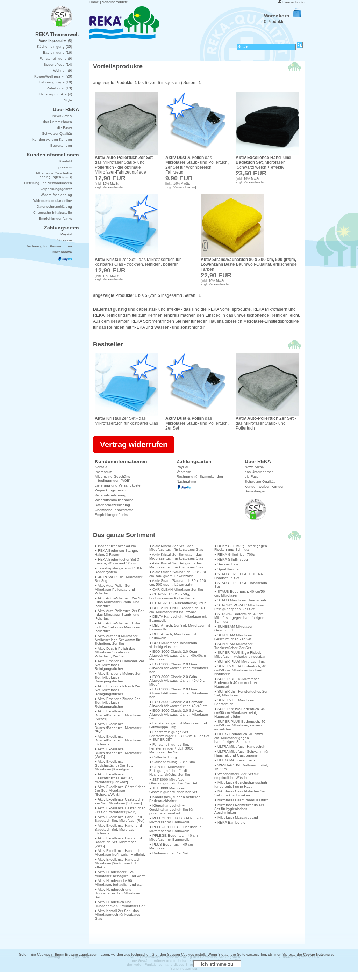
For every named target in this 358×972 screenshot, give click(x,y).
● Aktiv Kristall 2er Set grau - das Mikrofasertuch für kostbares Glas (176, 556)
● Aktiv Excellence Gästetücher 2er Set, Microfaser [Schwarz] (120, 801)
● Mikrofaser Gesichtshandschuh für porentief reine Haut (240, 784)
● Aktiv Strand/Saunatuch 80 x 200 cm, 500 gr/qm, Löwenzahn (177, 574)
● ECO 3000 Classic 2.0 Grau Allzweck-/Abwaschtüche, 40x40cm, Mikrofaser (178, 655)
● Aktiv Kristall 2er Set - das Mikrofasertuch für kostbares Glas (117, 914)
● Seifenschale (226, 564)
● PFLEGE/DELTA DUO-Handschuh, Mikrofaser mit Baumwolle (178, 820)
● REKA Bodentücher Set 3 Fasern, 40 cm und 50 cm (117, 561)
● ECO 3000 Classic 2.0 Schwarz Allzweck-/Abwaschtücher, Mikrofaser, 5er (179, 714)
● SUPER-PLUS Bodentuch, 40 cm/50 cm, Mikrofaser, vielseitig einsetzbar (239, 725)
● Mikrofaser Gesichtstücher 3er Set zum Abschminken (239, 793)
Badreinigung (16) (57, 52)
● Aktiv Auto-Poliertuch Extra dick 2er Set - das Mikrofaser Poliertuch (118, 627)
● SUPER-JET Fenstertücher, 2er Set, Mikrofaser (240, 693)
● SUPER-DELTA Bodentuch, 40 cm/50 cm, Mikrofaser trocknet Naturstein (240, 670)
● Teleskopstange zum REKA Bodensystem (118, 570)
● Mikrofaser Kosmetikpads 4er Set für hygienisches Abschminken (239, 808)
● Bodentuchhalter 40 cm (115, 546)
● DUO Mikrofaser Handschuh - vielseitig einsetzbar (174, 645)
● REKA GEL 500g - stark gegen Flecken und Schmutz (240, 547)
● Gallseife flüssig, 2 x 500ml (172, 762)
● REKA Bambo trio (229, 822)
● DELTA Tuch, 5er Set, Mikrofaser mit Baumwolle (179, 627)
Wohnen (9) (62, 70)
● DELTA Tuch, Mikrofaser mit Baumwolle (172, 636)
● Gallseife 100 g (163, 757)
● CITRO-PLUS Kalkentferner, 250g (178, 603)
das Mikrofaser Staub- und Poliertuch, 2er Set (197, 423)
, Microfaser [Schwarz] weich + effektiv (263, 162)
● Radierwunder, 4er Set (168, 853)
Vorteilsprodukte (115, 2)
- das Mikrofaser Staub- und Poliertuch (266, 423)
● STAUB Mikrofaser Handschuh (240, 600)
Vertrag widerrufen (133, 444)
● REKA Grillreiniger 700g (234, 554)
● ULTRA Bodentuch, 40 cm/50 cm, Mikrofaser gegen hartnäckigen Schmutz (239, 738)
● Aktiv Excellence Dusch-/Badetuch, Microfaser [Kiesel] (118, 715)
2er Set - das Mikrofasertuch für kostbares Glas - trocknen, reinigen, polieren (138, 262)
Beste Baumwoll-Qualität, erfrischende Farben (249, 264)
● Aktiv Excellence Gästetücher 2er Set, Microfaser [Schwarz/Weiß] (120, 790)
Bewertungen (255, 491)
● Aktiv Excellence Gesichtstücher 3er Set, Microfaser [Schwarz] (114, 778)
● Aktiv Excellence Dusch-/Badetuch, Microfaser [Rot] (118, 727)
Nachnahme (186, 481)
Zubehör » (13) (59, 88)
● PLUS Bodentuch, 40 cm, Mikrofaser (171, 846)
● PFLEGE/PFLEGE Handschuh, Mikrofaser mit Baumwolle (176, 829)
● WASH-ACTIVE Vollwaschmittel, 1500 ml (241, 767)
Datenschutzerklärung (112, 505)
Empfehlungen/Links (111, 515)
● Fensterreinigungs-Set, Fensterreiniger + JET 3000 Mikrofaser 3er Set (171, 748)
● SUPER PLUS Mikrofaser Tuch (240, 661)
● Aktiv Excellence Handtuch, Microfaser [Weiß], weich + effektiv (118, 863)
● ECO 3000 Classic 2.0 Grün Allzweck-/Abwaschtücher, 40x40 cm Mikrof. (178, 680)
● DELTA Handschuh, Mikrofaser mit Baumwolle (178, 618)
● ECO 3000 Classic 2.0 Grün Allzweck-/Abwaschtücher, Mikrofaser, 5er (179, 693)
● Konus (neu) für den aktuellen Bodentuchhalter (175, 799)
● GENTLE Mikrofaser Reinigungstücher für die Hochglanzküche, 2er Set (169, 770)
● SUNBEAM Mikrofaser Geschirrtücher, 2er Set (233, 637)
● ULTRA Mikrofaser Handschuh (239, 746)
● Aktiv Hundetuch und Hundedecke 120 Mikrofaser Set (117, 893)
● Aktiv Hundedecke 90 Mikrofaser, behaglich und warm (120, 882)
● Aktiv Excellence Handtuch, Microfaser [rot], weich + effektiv (120, 852)
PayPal (182, 467)
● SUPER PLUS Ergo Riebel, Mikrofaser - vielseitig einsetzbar (239, 654)
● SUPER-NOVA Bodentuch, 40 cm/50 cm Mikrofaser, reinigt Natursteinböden (239, 712)
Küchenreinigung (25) (54, 47)
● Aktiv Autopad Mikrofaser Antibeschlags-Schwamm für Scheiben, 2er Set (117, 639)
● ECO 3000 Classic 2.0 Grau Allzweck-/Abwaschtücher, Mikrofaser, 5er (179, 668)
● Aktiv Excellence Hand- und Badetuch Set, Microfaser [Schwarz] (118, 829)
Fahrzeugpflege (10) (55, 82)
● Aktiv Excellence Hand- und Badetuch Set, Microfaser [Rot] (119, 819)
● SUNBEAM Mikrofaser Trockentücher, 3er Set (233, 646)
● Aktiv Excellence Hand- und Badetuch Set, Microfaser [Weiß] (118, 842)
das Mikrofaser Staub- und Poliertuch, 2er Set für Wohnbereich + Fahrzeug (197, 165)
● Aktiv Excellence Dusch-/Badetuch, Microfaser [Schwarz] (118, 740)
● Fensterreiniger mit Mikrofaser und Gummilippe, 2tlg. (178, 725)
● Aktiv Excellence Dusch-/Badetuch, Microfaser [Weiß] (118, 753)
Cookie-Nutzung (316, 954)
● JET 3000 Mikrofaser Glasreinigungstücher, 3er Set (173, 781)
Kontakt (101, 467)
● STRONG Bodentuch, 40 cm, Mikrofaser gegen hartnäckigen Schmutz (239, 617)
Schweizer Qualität (260, 481)
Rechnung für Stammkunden (200, 476)
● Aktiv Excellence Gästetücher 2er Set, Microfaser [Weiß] (120, 810)
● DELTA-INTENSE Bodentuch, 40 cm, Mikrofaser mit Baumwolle (177, 610)
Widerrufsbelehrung (110, 495)
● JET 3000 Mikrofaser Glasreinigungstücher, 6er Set (173, 790)
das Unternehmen (259, 472)
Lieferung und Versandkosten (119, 485)
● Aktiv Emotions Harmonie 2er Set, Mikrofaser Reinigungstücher (119, 665)
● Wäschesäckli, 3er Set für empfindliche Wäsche (236, 776)
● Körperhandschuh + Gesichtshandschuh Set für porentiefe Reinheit (171, 809)
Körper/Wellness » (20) (53, 76)
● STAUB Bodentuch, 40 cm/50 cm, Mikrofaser (239, 593)
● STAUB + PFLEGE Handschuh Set (240, 585)
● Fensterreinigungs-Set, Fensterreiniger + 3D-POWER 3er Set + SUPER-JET (179, 735)
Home (94, 2)
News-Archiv (254, 467)
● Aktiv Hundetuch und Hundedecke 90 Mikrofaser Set (120, 904)
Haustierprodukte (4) (55, 94)
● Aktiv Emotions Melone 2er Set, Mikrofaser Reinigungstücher (118, 677)
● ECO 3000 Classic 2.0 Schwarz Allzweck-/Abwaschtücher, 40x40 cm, (178, 704)
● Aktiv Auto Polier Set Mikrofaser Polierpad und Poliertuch (115, 589)
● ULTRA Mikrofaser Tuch (234, 760)
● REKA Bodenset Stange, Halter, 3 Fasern (116, 552)
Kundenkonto (293, 2)
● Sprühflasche (226, 569)
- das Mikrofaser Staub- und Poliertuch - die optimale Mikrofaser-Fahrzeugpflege (125, 165)
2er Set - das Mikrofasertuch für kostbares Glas (126, 421)
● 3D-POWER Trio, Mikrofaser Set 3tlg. (118, 579)
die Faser (252, 476)
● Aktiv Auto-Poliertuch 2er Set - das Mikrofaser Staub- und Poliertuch (119, 602)
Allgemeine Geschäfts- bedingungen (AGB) (113, 478)
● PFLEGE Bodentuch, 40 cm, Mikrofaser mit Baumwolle (174, 837)
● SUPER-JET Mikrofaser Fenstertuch (234, 702)
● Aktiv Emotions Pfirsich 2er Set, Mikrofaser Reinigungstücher (117, 690)
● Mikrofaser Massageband (236, 817)
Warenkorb (276, 16)
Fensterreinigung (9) (56, 58)
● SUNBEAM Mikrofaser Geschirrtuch (233, 628)
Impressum (103, 472)
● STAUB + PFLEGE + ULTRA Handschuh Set (238, 576)
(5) (55, 41)
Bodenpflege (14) (58, 64)
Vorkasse (184, 472)
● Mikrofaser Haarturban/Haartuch (241, 800)
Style (68, 100)
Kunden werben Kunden (265, 486)
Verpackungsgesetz (111, 490)
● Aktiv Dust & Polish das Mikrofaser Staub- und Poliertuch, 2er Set (115, 652)
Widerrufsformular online (114, 500)
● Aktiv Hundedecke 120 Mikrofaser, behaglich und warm (120, 874)
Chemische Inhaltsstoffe (114, 510)
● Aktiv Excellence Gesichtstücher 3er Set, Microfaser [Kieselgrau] (114, 765)
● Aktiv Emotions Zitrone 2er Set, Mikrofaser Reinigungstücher (117, 702)
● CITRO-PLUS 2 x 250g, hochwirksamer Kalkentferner (172, 596)
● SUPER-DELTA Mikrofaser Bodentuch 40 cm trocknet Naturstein (236, 682)
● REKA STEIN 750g (231, 559)
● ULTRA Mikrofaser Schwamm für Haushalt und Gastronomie (241, 753)
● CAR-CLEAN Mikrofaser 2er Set (176, 589)
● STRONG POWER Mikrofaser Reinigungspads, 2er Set (239, 607)
